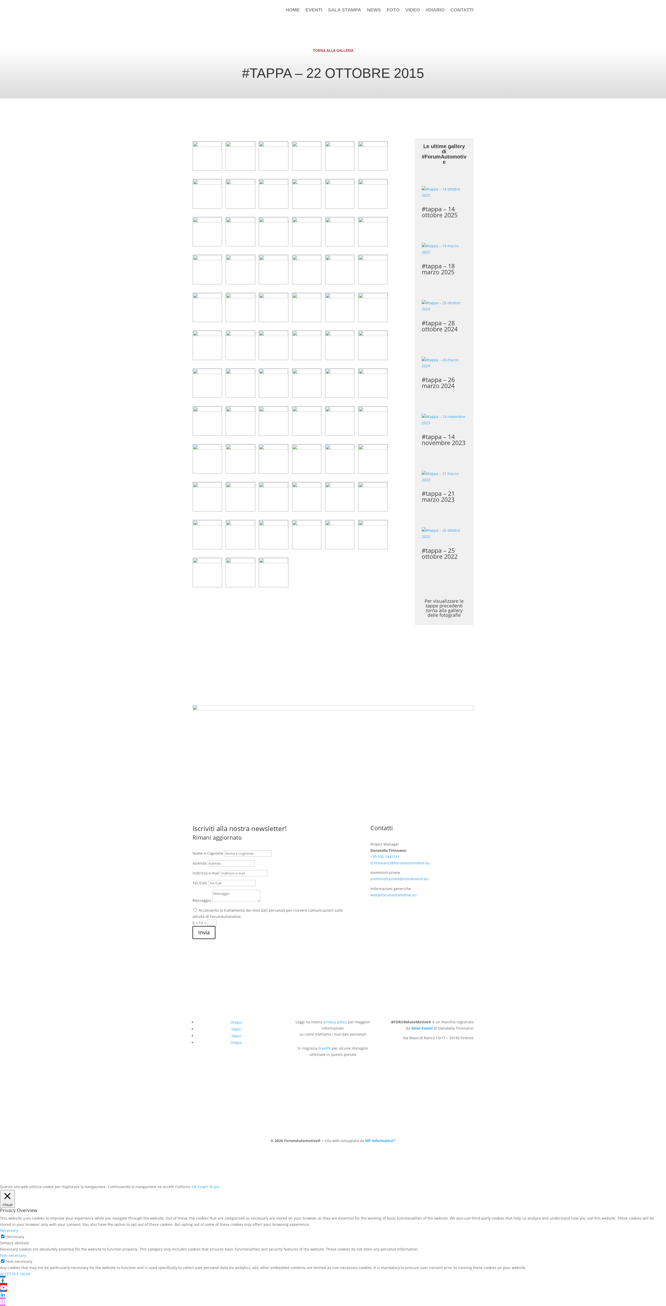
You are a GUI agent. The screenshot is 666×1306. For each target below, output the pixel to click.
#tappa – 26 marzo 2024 (438, 383)
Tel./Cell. (200, 882)
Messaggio (202, 900)
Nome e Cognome (208, 853)
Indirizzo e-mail (206, 873)
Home (293, 9)
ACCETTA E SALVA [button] (15, 1273)
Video (412, 9)
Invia (204, 932)
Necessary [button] (9, 1230)
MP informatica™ (380, 1140)
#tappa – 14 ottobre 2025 (440, 212)
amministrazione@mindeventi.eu (399, 878)
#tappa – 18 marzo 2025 (438, 269)
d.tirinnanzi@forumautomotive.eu (400, 862)
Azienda (200, 863)
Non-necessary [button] (13, 1255)
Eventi (313, 9)
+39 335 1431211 (385, 856)
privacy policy (335, 1021)
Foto (393, 9)
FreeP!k (324, 1048)
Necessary (15, 1236)
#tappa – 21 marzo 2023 (438, 496)
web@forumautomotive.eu (393, 894)
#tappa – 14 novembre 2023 (443, 440)
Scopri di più (208, 1186)
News (374, 9)
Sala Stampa (344, 9)
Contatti (461, 9)
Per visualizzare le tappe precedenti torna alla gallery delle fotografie (444, 608)
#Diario (435, 9)
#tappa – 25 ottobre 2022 (440, 553)
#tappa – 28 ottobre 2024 (440, 326)
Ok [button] (194, 1186)
